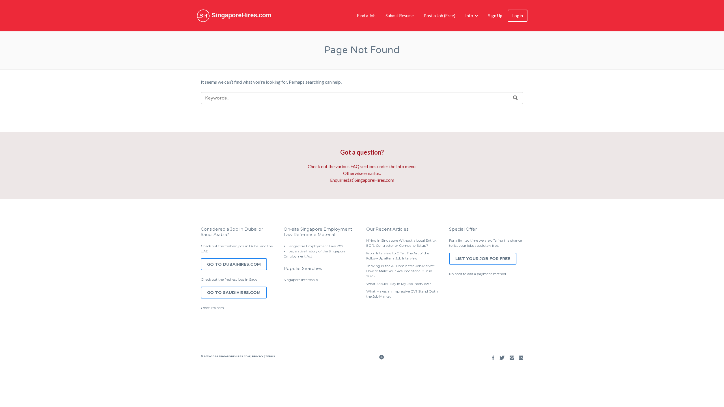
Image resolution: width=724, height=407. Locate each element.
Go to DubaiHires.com (234, 264)
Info (469, 15)
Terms (270, 356)
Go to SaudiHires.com (233, 292)
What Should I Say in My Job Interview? (398, 284)
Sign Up (495, 15)
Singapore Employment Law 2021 (316, 246)
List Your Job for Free (482, 258)
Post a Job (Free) (439, 15)
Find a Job (366, 15)
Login (517, 15)
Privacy (257, 356)
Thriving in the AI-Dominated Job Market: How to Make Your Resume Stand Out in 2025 (400, 271)
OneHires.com (212, 308)
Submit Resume (399, 15)
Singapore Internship (301, 280)
